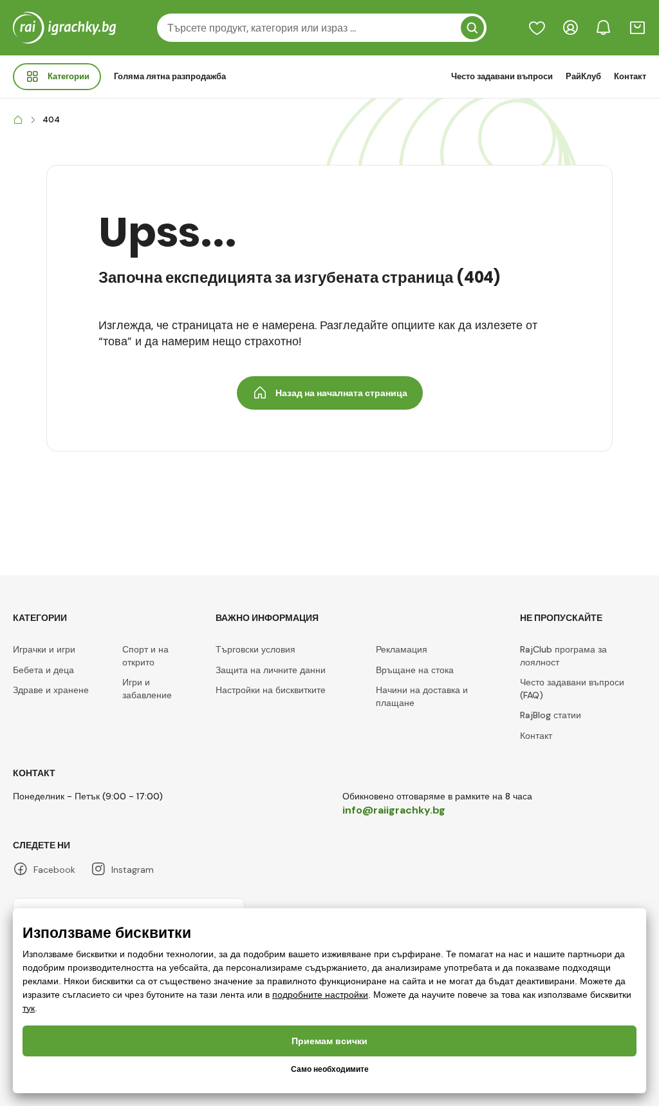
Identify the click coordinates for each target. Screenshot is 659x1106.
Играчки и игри (44, 649)
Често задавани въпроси (502, 76)
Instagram (132, 869)
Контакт (630, 76)
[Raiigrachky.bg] (18, 120)
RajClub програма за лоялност (563, 656)
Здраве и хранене (51, 690)
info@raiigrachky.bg (393, 810)
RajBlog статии (550, 715)
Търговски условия (255, 649)
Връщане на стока (415, 670)
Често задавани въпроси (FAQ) (572, 688)
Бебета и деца (43, 670)
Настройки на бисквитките (271, 690)
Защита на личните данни (271, 670)
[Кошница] (637, 28)
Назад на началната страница (341, 393)
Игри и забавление (147, 688)
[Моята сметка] (570, 28)
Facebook (54, 869)
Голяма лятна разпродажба (170, 76)
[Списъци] (537, 28)
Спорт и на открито (145, 656)
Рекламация (401, 649)
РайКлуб (583, 76)
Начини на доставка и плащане (422, 696)
